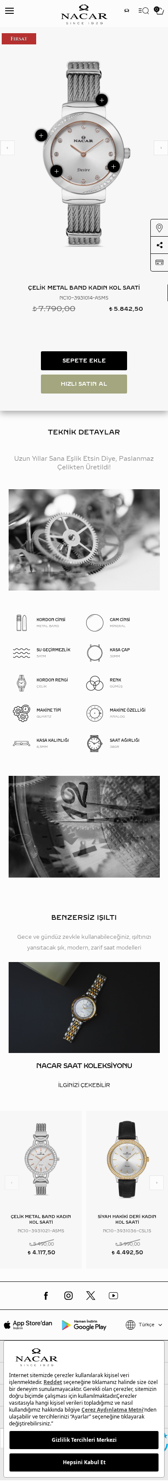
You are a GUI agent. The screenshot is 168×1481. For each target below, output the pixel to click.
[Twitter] (91, 1296)
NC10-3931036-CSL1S (127, 1230)
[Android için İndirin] (84, 1325)
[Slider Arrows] (7, 148)
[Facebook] (46, 1296)
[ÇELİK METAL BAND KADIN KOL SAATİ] (41, 1159)
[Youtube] (113, 1296)
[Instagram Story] (126, 11)
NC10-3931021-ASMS (41, 1230)
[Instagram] (68, 1296)
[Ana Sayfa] (84, 13)
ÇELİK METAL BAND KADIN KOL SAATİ (41, 1219)
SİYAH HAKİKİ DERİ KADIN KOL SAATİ (127, 1219)
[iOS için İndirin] (28, 1325)
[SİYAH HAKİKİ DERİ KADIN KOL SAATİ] (127, 1159)
